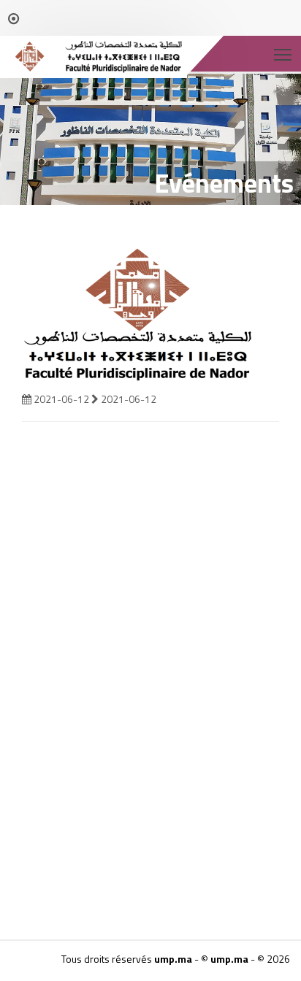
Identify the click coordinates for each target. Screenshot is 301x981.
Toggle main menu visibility (283, 53)
